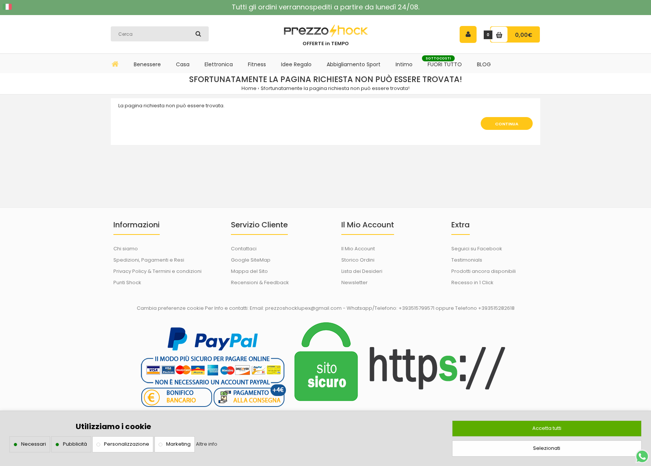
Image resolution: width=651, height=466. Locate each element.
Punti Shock (127, 282)
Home (249, 88)
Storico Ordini (357, 259)
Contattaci (244, 248)
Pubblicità (75, 444)
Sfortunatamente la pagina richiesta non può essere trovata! (335, 88)
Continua (506, 124)
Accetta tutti (546, 428)
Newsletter (354, 282)
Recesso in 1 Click (472, 282)
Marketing (178, 444)
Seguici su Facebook (476, 248)
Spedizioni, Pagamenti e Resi (148, 259)
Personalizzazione (126, 444)
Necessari (33, 444)
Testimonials (466, 259)
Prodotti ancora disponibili (483, 271)
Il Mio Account (358, 248)
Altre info (206, 444)
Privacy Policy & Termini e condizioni (157, 271)
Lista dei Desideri (361, 271)
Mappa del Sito (249, 271)
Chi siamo (125, 248)
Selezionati (546, 448)
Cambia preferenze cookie (170, 308)
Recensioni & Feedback (260, 282)
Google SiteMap (250, 259)
